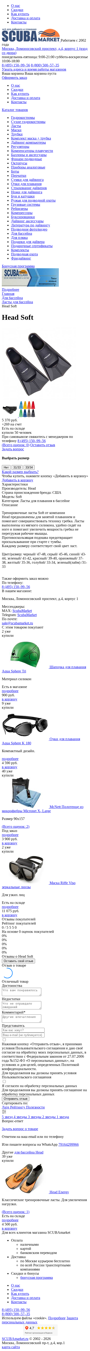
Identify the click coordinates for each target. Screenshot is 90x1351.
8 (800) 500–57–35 (45, 65)
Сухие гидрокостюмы (28, 122)
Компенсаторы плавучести (32, 151)
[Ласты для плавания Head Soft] (39, 399)
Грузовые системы (25, 204)
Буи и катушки (23, 196)
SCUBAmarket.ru (15, 1339)
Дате (6, 1107)
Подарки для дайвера (28, 242)
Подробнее (10, 289)
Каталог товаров (15, 110)
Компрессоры (22, 213)
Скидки (17, 10)
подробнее (10, 691)
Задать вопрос (13, 449)
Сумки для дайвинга (27, 180)
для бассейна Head (28, 1152)
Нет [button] (6, 467)
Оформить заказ (14, 78)
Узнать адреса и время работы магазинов (34, 69)
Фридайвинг (21, 258)
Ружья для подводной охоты (33, 200)
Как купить (20, 14)
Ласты (16, 126)
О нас (15, 6)
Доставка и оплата (25, 18)
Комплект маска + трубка (31, 138)
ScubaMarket (22, 611)
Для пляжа (19, 238)
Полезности (35, 1107)
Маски (16, 130)
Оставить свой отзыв (18, 961)
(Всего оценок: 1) (15, 1212)
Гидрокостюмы (23, 118)
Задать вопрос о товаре (20, 1129)
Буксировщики (23, 217)
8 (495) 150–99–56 (16, 65)
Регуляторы (20, 147)
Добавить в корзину (17, 480)
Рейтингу (18, 1107)
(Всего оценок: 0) (15, 445)
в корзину (9, 699)
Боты (15, 171)
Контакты (19, 22)
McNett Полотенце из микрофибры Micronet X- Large (42, 809)
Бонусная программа (18, 266)
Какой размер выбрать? (20, 472)
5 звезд (8, 1117)
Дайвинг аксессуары (27, 221)
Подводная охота (24, 254)
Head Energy (59, 1192)
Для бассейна (21, 233)
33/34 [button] (29, 467)
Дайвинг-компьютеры (28, 142)
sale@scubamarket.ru (17, 623)
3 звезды (35, 1117)
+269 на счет (12, 424)
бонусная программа (36, 1278)
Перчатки (18, 175)
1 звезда (63, 1117)
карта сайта (11, 1347)
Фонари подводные (26, 159)
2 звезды (49, 1117)
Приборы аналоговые (28, 167)
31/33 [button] (17, 467)
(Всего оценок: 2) (15, 826)
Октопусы (19, 163)
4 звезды (21, 1117)
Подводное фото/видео (29, 229)
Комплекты (20, 250)
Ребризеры (19, 209)
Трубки (17, 134)
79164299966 (68, 1144)
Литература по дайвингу (30, 225)
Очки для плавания (26, 184)
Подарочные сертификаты (32, 246)
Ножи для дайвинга (26, 192)
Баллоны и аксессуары (29, 155)
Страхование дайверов (29, 188)
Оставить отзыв (42, 445)
